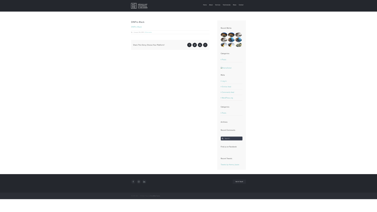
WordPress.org (227, 98)
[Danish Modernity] (224, 44)
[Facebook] (133, 182)
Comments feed (228, 92)
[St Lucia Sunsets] (231, 39)
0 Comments (148, 32)
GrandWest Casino (155, 196)
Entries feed (226, 86)
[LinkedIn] (144, 182)
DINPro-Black (136, 27)
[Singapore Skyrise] (238, 34)
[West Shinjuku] (238, 44)
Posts (224, 59)
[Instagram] (139, 182)
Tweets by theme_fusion (230, 164)
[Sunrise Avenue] (224, 34)
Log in (224, 81)
